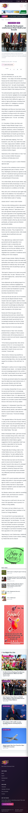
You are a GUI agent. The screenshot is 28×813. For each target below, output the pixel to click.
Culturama (4, 786)
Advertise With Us (18, 810)
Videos (3, 780)
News (3, 773)
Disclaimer (17, 809)
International (7, 19)
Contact (3, 793)
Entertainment (4, 778)
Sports (3, 775)
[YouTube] (25, 1)
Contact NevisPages (7, 804)
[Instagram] (23, 1)
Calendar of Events (6, 789)
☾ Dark (18, 1)
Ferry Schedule (5, 791)
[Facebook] (21, 1)
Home (3, 19)
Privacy (21, 809)
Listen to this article (8, 64)
